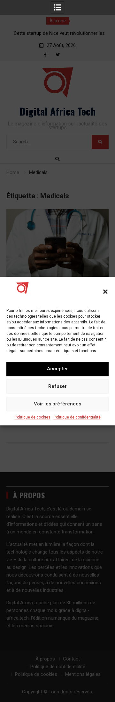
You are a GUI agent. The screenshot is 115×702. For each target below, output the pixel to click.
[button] (105, 291)
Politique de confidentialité (77, 417)
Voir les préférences (57, 404)
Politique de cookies (32, 417)
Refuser (57, 386)
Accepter (57, 369)
